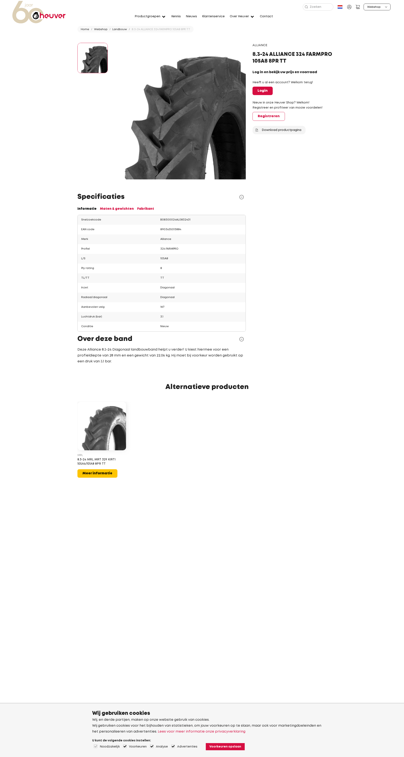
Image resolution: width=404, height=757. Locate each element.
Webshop (101, 29)
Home (85, 29)
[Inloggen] (349, 7)
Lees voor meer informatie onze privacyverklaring (201, 731)
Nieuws (191, 16)
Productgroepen (147, 16)
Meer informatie (97, 473)
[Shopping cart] (357, 6)
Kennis (176, 16)
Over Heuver (239, 16)
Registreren (269, 116)
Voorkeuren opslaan (225, 746)
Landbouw (119, 29)
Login (263, 90)
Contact (266, 16)
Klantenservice (213, 16)
